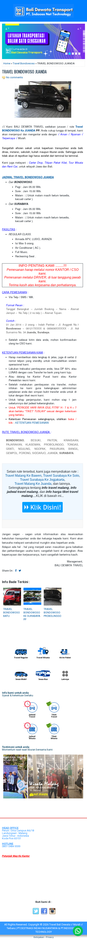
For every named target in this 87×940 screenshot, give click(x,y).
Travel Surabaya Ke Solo (61, 475)
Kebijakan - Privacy (44, 937)
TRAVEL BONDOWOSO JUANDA (24, 72)
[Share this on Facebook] (16, 570)
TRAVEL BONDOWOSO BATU (11, 612)
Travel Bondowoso (24, 63)
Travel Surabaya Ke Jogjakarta (42, 479)
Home (6, 63)
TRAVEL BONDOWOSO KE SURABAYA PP (31, 614)
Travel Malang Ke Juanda (33, 483)
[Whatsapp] (78, 931)
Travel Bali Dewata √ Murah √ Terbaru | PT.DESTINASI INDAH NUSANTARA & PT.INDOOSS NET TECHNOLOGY (45, 928)
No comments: (14, 77)
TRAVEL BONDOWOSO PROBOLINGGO (52, 612)
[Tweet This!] (20, 570)
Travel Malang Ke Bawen (23, 475)
